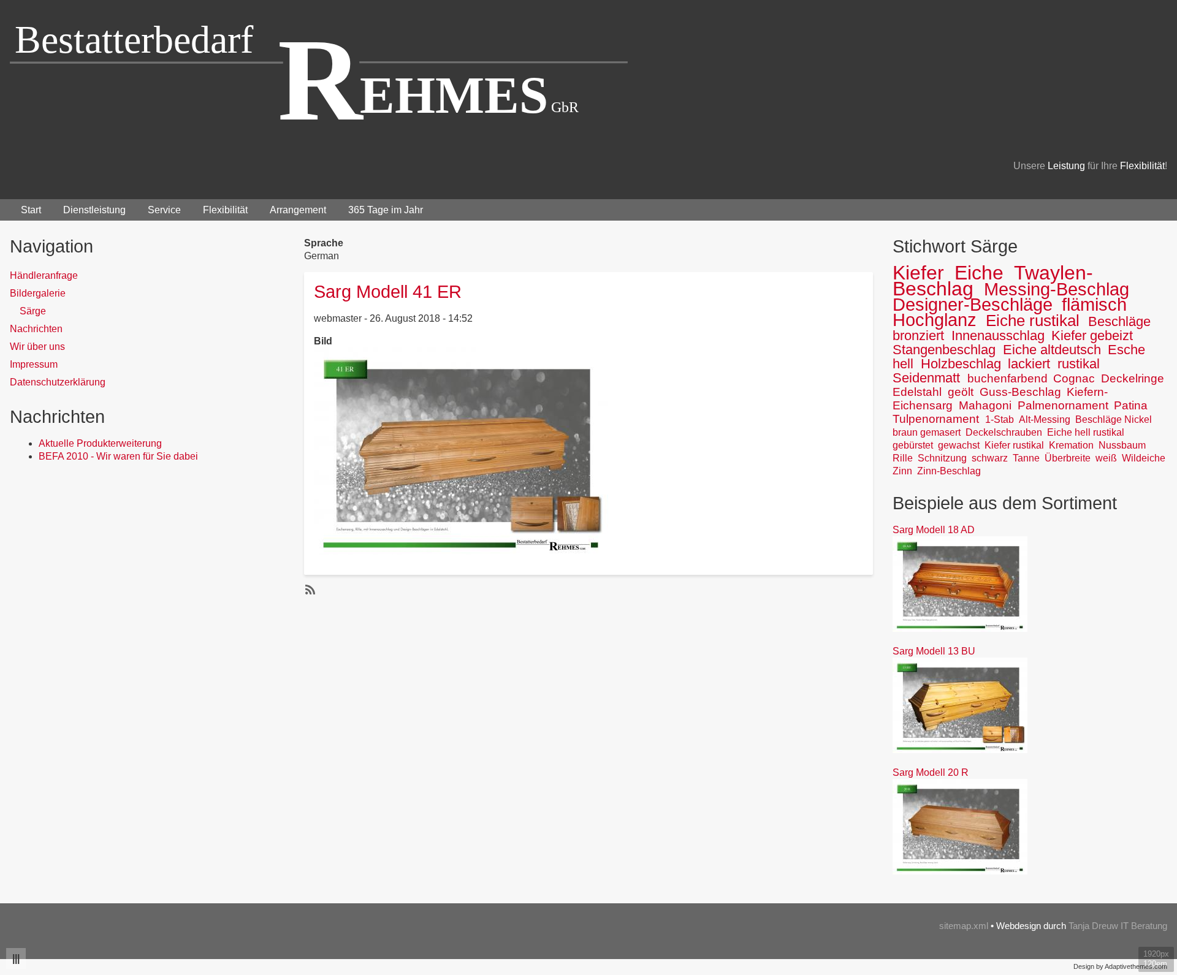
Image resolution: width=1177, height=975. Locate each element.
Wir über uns (37, 346)
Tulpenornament (936, 418)
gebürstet (913, 445)
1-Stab (999, 419)
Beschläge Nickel (1113, 419)
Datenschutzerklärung (57, 382)
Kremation (1071, 445)
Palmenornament (1063, 405)
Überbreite (1068, 458)
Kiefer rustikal (1014, 445)
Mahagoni (985, 405)
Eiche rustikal (1033, 320)
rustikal (1078, 363)
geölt (960, 391)
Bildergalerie (38, 293)
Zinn (902, 471)
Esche (1126, 349)
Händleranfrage (44, 275)
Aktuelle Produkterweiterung (100, 443)
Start (31, 210)
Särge (33, 311)
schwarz (990, 458)
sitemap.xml (963, 925)
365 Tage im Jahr (385, 210)
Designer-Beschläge (973, 304)
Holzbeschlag (961, 363)
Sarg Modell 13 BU (934, 651)
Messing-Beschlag (1056, 289)
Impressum (34, 364)
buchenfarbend (1007, 378)
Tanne (1026, 458)
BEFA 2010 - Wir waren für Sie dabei (118, 456)
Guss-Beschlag (1020, 391)
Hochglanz (935, 320)
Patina (1131, 405)
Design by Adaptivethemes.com (1120, 966)
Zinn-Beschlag (949, 471)
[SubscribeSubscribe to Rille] (309, 589)
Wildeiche (1143, 458)
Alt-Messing (1044, 419)
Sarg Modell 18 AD (934, 530)
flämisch (1094, 304)
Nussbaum (1122, 445)
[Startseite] (319, 71)
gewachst (959, 445)
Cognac (1074, 378)
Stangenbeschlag (944, 349)
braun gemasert (927, 432)
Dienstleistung (94, 210)
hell (903, 363)
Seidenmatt (926, 377)
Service (164, 210)
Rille (903, 458)
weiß (1106, 458)
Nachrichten (36, 329)
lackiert (1029, 363)
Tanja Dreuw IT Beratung (1117, 925)
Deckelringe (1132, 378)
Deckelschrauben (1004, 432)
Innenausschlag (998, 335)
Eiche (979, 273)
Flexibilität (1142, 166)
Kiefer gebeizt (1092, 335)
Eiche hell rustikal (1085, 432)
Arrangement (298, 210)
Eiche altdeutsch (1052, 349)
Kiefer (918, 273)
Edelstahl (917, 391)
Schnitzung (942, 458)
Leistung (1066, 166)
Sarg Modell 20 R (931, 772)
